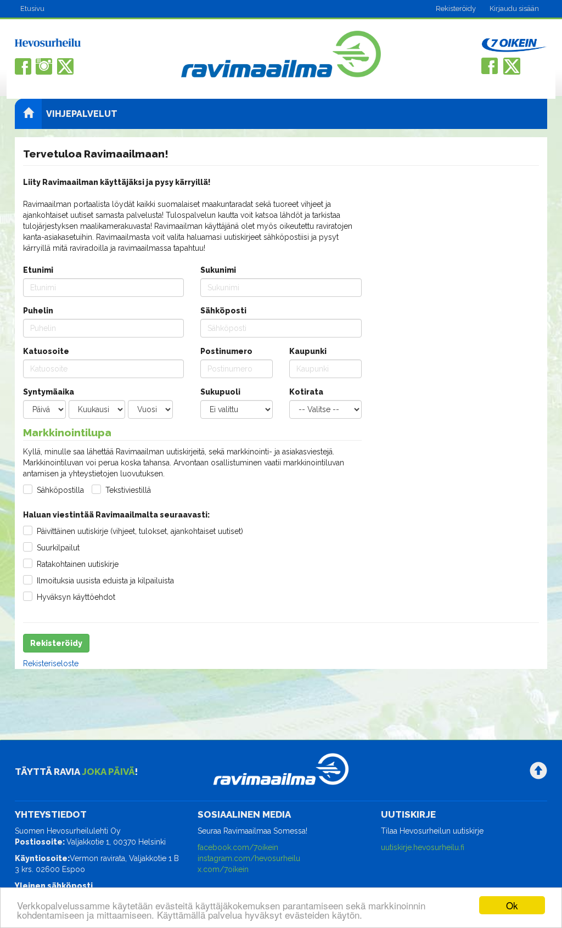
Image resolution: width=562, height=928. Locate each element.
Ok (512, 905)
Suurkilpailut (58, 547)
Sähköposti (223, 310)
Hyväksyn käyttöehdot (76, 597)
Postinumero (226, 351)
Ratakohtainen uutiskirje (78, 564)
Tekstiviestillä (128, 490)
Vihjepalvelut (81, 114)
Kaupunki (308, 351)
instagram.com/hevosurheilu (249, 858)
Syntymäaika (48, 391)
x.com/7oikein (223, 869)
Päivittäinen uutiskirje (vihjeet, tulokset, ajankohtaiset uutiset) (140, 531)
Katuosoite (46, 351)
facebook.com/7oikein (238, 847)
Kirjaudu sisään (514, 8)
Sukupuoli (220, 391)
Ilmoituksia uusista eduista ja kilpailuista (105, 580)
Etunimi (38, 270)
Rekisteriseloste (50, 663)
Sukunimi (218, 270)
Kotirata (306, 391)
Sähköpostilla (60, 490)
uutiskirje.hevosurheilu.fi (422, 847)
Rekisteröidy (456, 8)
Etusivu (32, 8)
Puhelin (38, 310)
